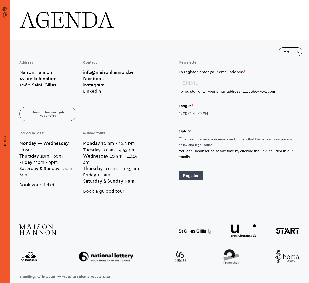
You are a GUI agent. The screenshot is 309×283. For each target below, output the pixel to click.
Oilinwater (46, 277)
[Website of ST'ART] (287, 231)
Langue (185, 106)
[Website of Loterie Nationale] (106, 257)
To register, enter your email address (211, 71)
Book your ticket (37, 184)
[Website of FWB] (180, 257)
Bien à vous (88, 277)
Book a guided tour (103, 191)
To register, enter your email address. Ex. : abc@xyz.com (227, 91)
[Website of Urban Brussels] (243, 231)
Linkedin (92, 91)
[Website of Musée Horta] (287, 257)
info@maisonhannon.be (108, 72)
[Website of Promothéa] (231, 257)
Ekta (106, 277)
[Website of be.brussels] (29, 257)
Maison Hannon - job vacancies (47, 114)
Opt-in (184, 131)
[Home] (5, 12)
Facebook (93, 78)
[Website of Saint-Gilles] (195, 231)
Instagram (94, 85)
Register (190, 176)
